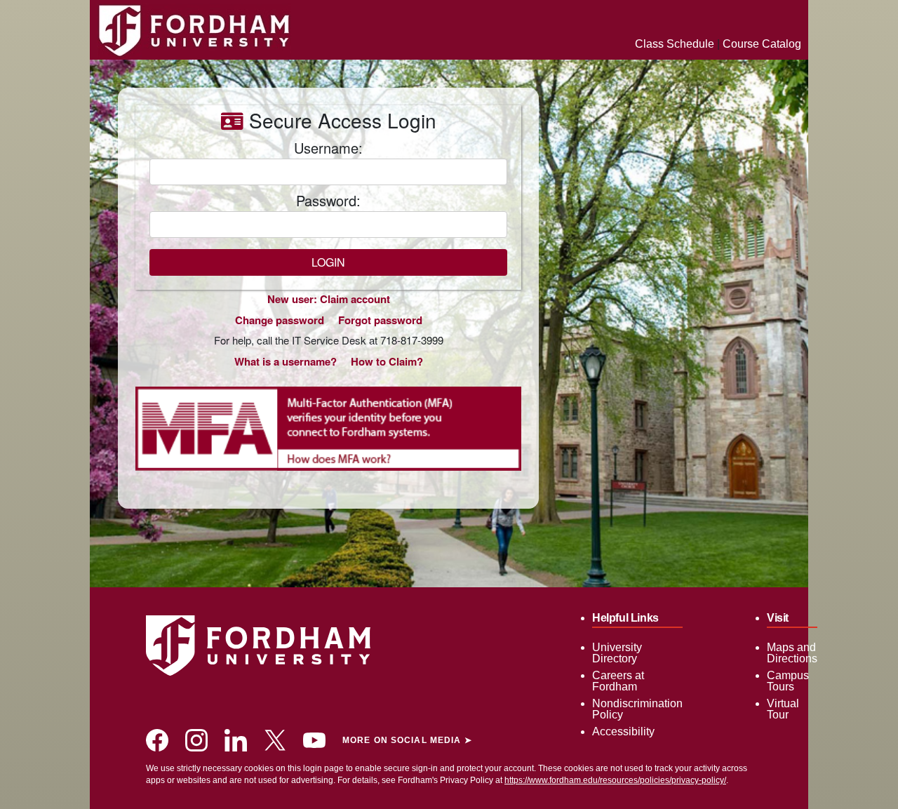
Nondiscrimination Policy (637, 709)
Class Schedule (674, 44)
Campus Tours (788, 681)
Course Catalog (762, 44)
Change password (279, 320)
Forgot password (380, 320)
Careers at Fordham (618, 681)
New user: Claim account (328, 299)
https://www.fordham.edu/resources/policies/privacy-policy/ (615, 780)
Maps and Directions (792, 652)
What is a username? (285, 361)
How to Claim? (387, 361)
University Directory (617, 652)
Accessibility (623, 731)
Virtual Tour (783, 709)
